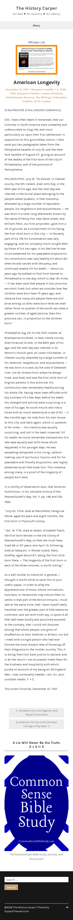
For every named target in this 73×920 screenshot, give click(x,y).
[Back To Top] (67, 907)
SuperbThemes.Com (16, 911)
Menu (36, 25)
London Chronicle (52, 93)
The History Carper (36, 8)
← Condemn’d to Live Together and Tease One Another (36, 712)
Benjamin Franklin (42, 89)
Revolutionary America (20, 97)
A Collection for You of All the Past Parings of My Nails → (36, 724)
